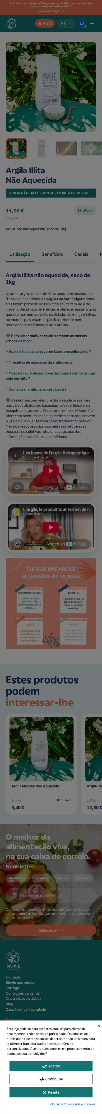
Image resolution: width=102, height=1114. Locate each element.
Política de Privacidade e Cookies (71, 1104)
